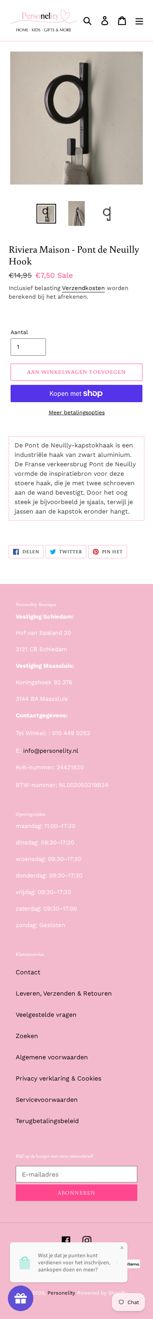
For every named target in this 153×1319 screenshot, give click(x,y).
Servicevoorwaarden (47, 1099)
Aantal (19, 332)
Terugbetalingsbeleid (47, 1121)
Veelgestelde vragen (46, 1014)
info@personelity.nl (50, 750)
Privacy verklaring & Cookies (58, 1078)
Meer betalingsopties (77, 412)
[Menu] (139, 21)
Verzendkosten (83, 288)
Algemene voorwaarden (52, 1057)
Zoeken (27, 1036)
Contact (28, 972)
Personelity (61, 1293)
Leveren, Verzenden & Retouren (64, 993)
